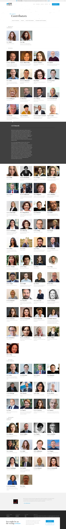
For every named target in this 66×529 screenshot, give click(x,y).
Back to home (9, 4)
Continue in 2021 (50, 523)
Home (34, 4)
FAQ (49, 4)
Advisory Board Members (30, 20)
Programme (38, 4)
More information (27, 503)
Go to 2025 (50, 521)
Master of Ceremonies (15, 20)
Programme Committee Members (41, 20)
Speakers (42, 4)
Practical (46, 4)
